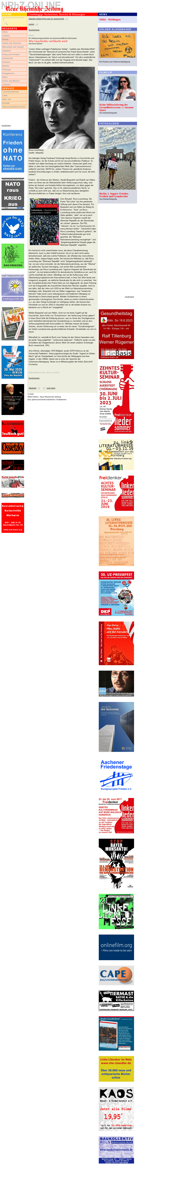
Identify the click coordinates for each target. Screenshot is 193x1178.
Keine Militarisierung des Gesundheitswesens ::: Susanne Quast (116, 107)
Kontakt (6, 103)
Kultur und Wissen (11, 81)
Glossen (6, 62)
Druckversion (34, 30)
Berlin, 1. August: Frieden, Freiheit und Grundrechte (113, 195)
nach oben (51, 388)
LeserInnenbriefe (10, 92)
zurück (31, 24)
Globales (6, 51)
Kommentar (7, 58)
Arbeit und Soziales (11, 43)
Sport (5, 77)
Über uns (6, 99)
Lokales (6, 36)
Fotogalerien (8, 73)
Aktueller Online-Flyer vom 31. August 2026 (46, 19)
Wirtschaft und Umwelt (13, 47)
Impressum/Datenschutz (13, 107)
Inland (5, 39)
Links (5, 95)
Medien (5, 66)
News (5, 32)
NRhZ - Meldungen (109, 19)
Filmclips (6, 70)
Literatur (6, 85)
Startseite (32, 388)
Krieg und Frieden (11, 54)
